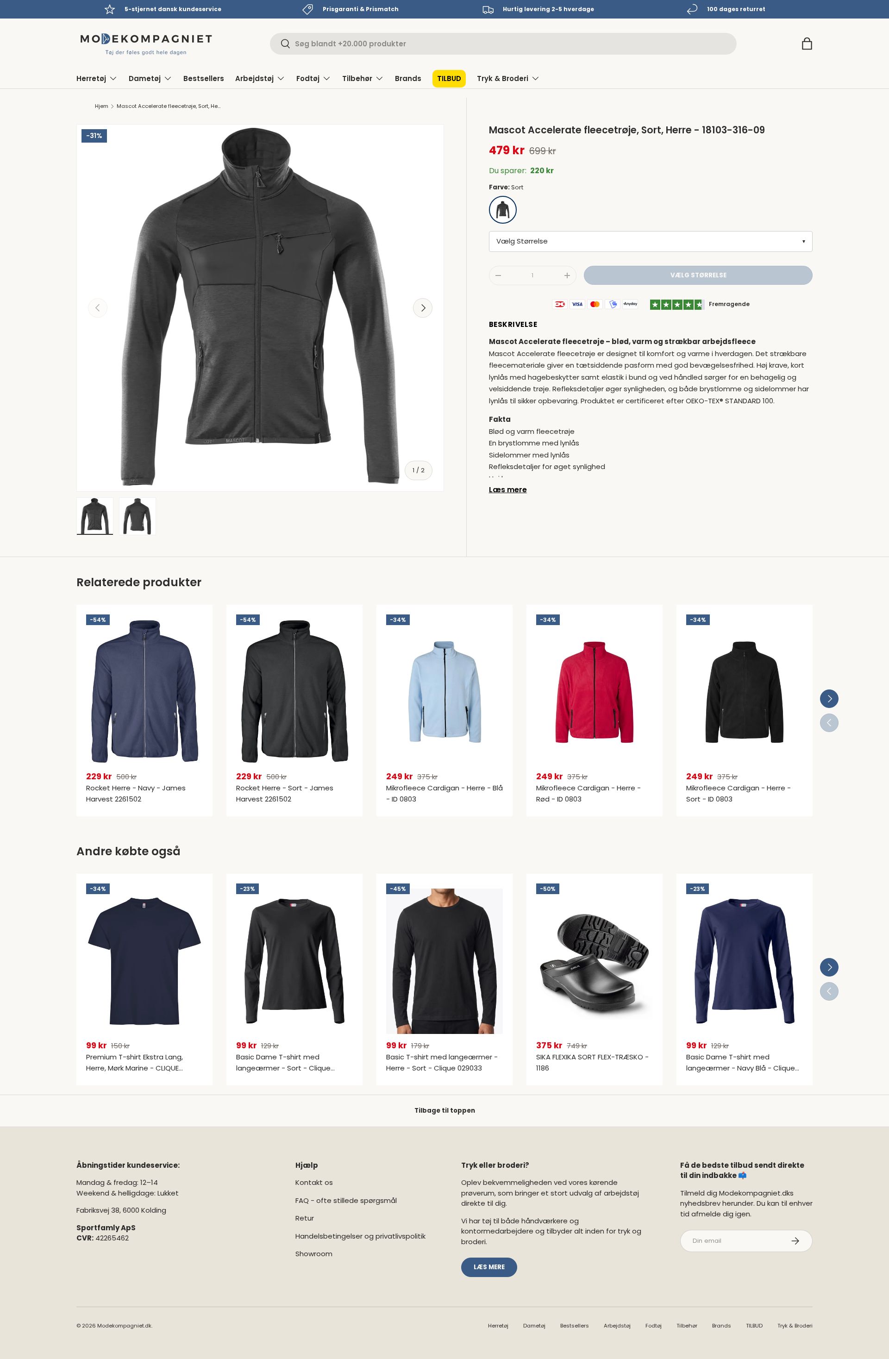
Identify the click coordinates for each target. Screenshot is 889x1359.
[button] (807, 43)
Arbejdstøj (254, 78)
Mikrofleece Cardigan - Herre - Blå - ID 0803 (444, 793)
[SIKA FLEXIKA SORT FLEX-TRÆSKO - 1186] (594, 961)
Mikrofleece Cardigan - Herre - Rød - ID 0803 (588, 793)
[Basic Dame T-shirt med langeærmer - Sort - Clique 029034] (294, 961)
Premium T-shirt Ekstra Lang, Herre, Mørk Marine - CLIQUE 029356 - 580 (134, 1068)
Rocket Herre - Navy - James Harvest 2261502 (136, 793)
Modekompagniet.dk (124, 1325)
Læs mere (508, 489)
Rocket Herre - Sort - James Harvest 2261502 (284, 793)
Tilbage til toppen (444, 1110)
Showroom (313, 1254)
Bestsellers (203, 78)
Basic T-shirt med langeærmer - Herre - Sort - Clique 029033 (442, 1062)
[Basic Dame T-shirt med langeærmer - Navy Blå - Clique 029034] (744, 961)
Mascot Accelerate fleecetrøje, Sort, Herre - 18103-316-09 (169, 106)
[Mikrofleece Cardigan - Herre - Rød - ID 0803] (594, 692)
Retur (304, 1218)
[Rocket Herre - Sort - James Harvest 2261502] (294, 692)
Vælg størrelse (698, 275)
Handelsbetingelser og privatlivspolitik (360, 1236)
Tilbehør (357, 78)
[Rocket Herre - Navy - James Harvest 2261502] (144, 692)
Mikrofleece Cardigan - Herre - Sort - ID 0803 (738, 793)
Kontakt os (314, 1182)
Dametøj (145, 78)
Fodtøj (307, 78)
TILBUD (449, 78)
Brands (408, 78)
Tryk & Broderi (502, 78)
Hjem (101, 106)
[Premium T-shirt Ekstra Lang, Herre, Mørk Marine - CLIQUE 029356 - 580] (144, 961)
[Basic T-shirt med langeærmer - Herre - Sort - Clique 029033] (444, 961)
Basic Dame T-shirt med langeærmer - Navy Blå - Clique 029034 (740, 1068)
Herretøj (91, 78)
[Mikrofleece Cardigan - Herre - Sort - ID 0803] (744, 692)
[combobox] (503, 44)
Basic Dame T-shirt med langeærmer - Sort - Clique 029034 (283, 1068)
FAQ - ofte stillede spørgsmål (346, 1200)
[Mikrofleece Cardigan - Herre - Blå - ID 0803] (444, 692)
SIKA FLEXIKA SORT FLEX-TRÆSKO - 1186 (592, 1062)
